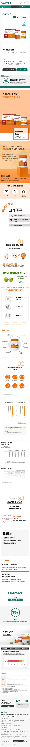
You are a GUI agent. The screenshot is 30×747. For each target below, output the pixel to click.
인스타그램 (2, 741)
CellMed (6, 3)
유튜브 (6, 741)
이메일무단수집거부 (24, 714)
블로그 (8, 741)
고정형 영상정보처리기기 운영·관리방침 (9, 716)
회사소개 (3, 714)
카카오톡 (4, 741)
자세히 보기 (8, 706)
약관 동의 (17, 714)
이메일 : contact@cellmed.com (7, 723)
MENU (27, 2)
